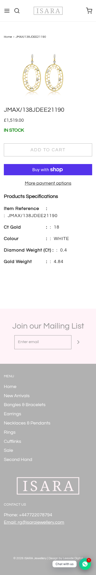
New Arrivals (17, 395)
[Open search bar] (19, 11)
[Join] (78, 342)
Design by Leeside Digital (66, 558)
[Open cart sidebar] (89, 11)
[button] (48, 76)
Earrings (12, 413)
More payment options (48, 183)
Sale (8, 450)
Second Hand (18, 459)
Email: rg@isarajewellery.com (34, 522)
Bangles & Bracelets (25, 404)
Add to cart (48, 149)
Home (8, 37)
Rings (10, 432)
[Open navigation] (7, 11)
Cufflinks (12, 441)
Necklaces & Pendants (27, 423)
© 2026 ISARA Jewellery (30, 558)
